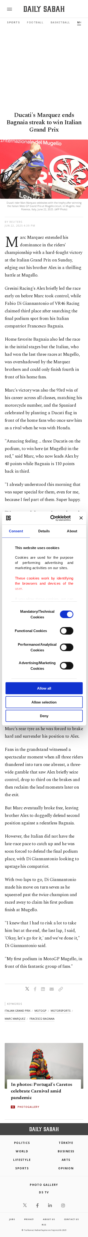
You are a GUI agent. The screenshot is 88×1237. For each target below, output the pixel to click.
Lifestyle (22, 1160)
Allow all (44, 688)
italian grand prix (17, 1010)
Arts (66, 1160)
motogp (40, 1010)
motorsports (60, 1010)
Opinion (66, 1168)
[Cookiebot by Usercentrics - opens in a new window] (52, 518)
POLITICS (22, 1143)
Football (35, 22)
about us (49, 1219)
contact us (71, 1219)
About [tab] (72, 531)
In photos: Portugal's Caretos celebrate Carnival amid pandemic (41, 1091)
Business (66, 1151)
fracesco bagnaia (42, 1018)
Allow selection (44, 702)
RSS (44, 1224)
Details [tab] (44, 531)
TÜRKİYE (66, 1143)
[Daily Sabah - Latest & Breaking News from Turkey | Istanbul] (44, 9)
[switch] (66, 631)
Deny (44, 716)
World (22, 1151)
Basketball (60, 22)
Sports (13, 22)
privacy (29, 1219)
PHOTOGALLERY (28, 1107)
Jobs (12, 1219)
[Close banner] (81, 518)
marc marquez (15, 1018)
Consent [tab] (16, 531)
